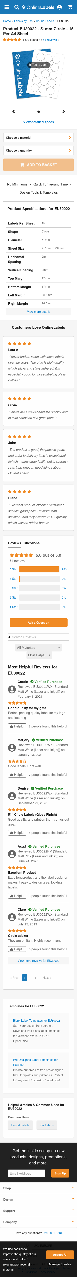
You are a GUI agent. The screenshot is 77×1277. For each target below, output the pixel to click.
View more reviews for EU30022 (38, 961)
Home (7, 21)
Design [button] (8, 1199)
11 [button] (36, 977)
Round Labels (45, 21)
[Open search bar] (16, 7)
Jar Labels (47, 1125)
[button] (6, 7)
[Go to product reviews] (12, 40)
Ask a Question (38, 622)
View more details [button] (38, 311)
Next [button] (46, 977)
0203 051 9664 (52, 1233)
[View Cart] (69, 7)
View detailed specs (38, 122)
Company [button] (10, 1222)
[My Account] (59, 7)
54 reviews (50, 40)
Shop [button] (7, 1188)
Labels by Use (23, 21)
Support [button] (9, 1211)
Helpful (18, 726)
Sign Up (60, 1173)
